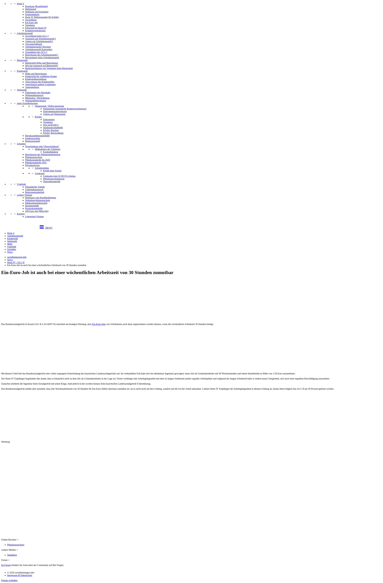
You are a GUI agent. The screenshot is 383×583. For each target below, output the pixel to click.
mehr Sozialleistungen (27, 103)
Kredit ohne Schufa (52, 170)
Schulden (21, 143)
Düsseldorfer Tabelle (35, 187)
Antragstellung (32, 87)
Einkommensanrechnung (55, 111)
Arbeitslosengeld (25, 33)
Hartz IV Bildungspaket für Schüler (42, 17)
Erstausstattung (32, 14)
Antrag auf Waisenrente (54, 114)
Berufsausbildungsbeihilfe (37, 135)
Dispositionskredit (51, 181)
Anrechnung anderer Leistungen (40, 84)
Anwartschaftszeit (33, 44)
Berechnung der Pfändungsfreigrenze (42, 154)
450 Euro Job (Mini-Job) (36, 211)
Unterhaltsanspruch (34, 189)
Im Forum (6, 565)
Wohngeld (22, 90)
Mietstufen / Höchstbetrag (37, 98)
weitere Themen (24, 195)
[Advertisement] (91, 299)
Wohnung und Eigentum (36, 11)
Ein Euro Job (31, 22)
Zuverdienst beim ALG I (36, 36)
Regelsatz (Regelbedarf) (36, 6)
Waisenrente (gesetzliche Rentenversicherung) (64, 108)
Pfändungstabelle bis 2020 (37, 160)
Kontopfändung (50, 152)
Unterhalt (21, 184)
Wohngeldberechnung (35, 100)
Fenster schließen (9, 580)
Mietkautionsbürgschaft (36, 203)
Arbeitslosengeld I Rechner (38, 47)
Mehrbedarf (30, 9)
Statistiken (12, 555)
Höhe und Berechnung (36, 73)
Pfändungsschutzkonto (53, 179)
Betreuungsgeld (32, 141)
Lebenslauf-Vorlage (34, 216)
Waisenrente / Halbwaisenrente (49, 106)
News (10, 252)
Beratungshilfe (32, 205)
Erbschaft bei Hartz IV (36, 28)
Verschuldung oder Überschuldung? (42, 146)
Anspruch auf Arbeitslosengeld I (40, 38)
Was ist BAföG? (51, 125)
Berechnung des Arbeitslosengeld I (41, 55)
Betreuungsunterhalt (34, 192)
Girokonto (40, 173)
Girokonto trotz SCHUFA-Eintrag (59, 176)
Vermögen (30, 25)
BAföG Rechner (51, 130)
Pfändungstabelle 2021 (36, 162)
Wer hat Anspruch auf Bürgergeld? (41, 65)
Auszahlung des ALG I (36, 52)
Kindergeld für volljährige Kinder (41, 76)
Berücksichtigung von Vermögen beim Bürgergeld (49, 68)
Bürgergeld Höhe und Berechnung (41, 63)
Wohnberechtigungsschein (37, 200)
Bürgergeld (22, 60)
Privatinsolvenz (32, 165)
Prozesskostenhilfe (34, 208)
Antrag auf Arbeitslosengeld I (39, 41)
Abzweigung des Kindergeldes (39, 82)
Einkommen (49, 119)
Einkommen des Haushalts (37, 92)
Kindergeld (22, 71)
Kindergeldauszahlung (35, 79)
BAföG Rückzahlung (53, 133)
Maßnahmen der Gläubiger (47, 149)
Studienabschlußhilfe (53, 127)
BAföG (38, 117)
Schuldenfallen (42, 168)
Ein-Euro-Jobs (99, 324)
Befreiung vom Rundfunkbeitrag (40, 197)
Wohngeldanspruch (34, 95)
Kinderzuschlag (32, 138)
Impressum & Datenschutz (19, 575)
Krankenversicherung (35, 30)
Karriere (21, 214)
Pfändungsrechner (33, 157)
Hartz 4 (20, 3)
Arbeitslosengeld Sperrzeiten (38, 49)
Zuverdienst (30, 20)
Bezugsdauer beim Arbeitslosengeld (42, 57)
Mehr (9, 244)
